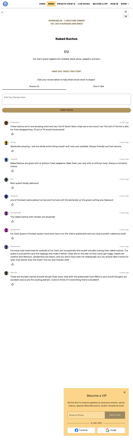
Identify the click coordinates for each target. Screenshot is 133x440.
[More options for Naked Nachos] (126, 12)
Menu (51, 4)
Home (42, 4)
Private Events (66, 4)
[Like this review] (13, 134)
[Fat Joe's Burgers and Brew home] (13, 4)
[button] (125, 3)
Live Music (84, 4)
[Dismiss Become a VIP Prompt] (124, 392)
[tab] (34, 86)
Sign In (114, 4)
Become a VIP (100, 4)
